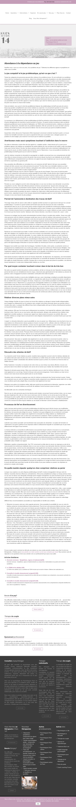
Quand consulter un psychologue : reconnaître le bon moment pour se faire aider (29, 762)
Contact (68, 13)
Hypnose (33, 13)
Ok (38, 804)
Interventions (23, 13)
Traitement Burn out (63, 746)
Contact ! (12, 790)
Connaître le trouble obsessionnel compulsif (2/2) (22, 573)
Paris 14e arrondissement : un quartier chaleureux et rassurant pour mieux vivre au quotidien (29, 753)
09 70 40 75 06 (50, 2)
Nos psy (51, 13)
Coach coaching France (64, 767)
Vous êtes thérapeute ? (40, 18)
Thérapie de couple (63, 738)
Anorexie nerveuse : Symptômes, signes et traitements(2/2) (25, 560)
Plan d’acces (61, 13)
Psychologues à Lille (63, 730)
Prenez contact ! (38, 609)
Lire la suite (20, 708)
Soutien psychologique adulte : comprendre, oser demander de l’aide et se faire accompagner (30, 744)
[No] (74, 802)
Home (7, 13)
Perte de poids (61, 764)
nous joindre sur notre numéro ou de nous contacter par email (39, 552)
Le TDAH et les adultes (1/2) (15, 567)
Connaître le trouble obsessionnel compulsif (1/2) (22, 581)
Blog (30, 18)
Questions (14, 13)
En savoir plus (41, 13)
